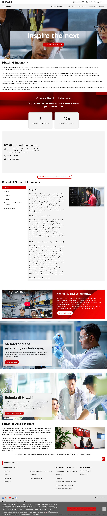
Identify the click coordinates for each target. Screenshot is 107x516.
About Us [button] (70, 6)
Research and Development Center (66, 482)
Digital (6, 471)
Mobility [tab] (7, 195)
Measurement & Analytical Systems (40, 471)
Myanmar (66, 454)
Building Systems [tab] (9, 208)
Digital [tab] (6, 187)
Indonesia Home (10, 463)
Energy (6, 474)
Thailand (82, 454)
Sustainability (84, 471)
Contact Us (102, 497)
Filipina (52, 454)
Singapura (74, 454)
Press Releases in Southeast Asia (65, 471)
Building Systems (35, 478)
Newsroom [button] (81, 6)
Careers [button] (101, 6)
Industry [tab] (7, 199)
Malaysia (59, 454)
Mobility (6, 478)
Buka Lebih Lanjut (13, 414)
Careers (82, 474)
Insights (58, 474)
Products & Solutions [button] (57, 6)
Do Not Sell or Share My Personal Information (81, 508)
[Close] (104, 509)
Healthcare (33, 474)
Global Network (85, 467)
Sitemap (96, 497)
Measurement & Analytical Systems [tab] (13, 204)
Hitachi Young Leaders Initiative (65, 489)
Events (58, 478)
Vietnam (88, 454)
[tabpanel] (66, 233)
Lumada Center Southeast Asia (64, 485)
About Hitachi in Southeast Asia (64, 467)
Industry (6, 481)
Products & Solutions (9, 467)
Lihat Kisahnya (12, 362)
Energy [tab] (6, 191)
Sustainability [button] (93, 6)
